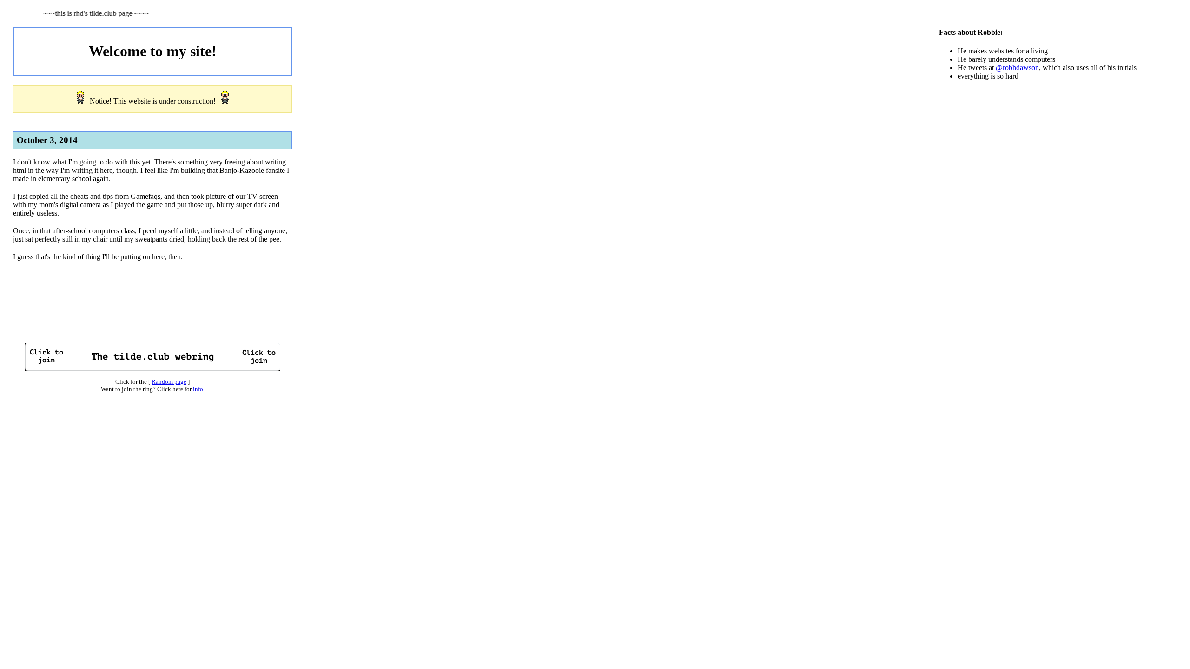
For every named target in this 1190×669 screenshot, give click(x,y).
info (198, 389)
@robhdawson (1017, 68)
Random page (169, 381)
